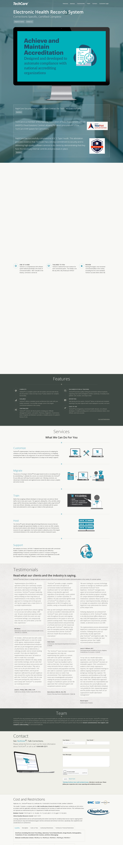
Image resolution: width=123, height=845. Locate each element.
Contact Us (29, 21)
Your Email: (90, 740)
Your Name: (67, 740)
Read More (19, 112)
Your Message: (67, 754)
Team (88, 3)
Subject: (65, 747)
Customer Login (104, 3)
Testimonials (81, 3)
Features (65, 3)
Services (72, 3)
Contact (94, 3)
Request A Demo (19, 21)
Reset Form (72, 779)
